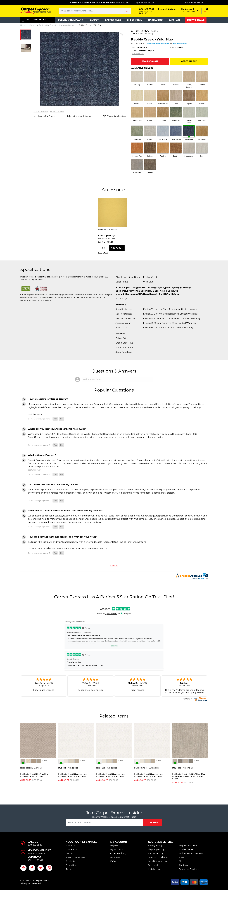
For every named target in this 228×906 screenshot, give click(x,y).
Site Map (183, 865)
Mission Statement (76, 857)
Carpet (94, 20)
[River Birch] (180, 761)
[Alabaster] (71, 761)
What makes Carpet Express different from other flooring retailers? (65, 511)
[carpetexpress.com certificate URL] (195, 699)
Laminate (174, 20)
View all (114, 566)
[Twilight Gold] (33, 761)
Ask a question (180, 43)
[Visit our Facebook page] (32, 868)
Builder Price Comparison (192, 853)
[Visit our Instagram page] (49, 868)
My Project (116, 857)
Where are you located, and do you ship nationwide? (57, 429)
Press (181, 857)
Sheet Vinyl (134, 20)
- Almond (31, 768)
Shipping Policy (156, 849)
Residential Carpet (47, 25)
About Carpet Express (81, 842)
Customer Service (160, 842)
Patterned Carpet (67, 25)
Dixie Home (139, 43)
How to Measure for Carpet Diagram (48, 399)
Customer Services (188, 869)
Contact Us (71, 849)
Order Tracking (118, 853)
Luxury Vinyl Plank (70, 20)
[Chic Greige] (190, 761)
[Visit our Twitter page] (40, 868)
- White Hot (68, 768)
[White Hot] (61, 761)
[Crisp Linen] (66, 761)
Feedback (153, 865)
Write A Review (41, 112)
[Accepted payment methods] (189, 882)
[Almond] (23, 761)
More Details (138, 54)
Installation (154, 869)
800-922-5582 (35, 845)
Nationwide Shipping (126, 2)
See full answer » (35, 414)
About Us (70, 845)
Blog (181, 861)
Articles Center (186, 849)
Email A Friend (57, 112)
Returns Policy (155, 853)
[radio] (137, 78)
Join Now (153, 823)
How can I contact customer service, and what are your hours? (62, 537)
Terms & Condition (158, 857)
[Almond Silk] (175, 761)
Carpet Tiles (113, 20)
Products (70, 861)
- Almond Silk (183, 768)
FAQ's (113, 861)
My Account (118, 842)
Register (114, 845)
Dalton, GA (149, 2)
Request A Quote (188, 845)
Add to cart (116, 248)
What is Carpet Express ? (42, 455)
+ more (44, 760)
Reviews (70, 869)
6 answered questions (158, 43)
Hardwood (155, 20)
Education (71, 865)
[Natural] (185, 761)
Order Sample (189, 61)
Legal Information (157, 861)
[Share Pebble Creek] (122, 34)
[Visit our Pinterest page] (23, 868)
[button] (190, 10)
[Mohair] (28, 761)
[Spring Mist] (38, 761)
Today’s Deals (196, 20)
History (69, 853)
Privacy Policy (155, 845)
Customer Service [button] (192, 2)
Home (23, 25)
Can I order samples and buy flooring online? (53, 485)
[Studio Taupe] (76, 761)
